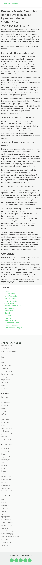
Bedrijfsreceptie (10, 296)
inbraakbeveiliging (7, 533)
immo (3, 362)
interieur (4, 417)
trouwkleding (5, 505)
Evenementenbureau (12, 306)
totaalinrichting (6, 519)
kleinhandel (5, 422)
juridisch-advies (6, 365)
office (3, 408)
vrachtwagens (6, 451)
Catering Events (10, 301)
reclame (4, 436)
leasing (3, 471)
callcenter (4, 388)
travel (3, 360)
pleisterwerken (6, 485)
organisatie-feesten (7, 457)
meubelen (4, 465)
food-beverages (6, 345)
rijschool (4, 514)
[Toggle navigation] (38, 4)
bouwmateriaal (6, 476)
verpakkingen (5, 379)
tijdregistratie (5, 516)
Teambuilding (9, 294)
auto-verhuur (5, 488)
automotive (5, 348)
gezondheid (5, 419)
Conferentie (9, 303)
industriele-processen (8, 400)
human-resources (7, 374)
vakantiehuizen (6, 542)
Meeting (7, 318)
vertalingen (5, 377)
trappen (4, 502)
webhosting (5, 431)
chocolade (4, 539)
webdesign (4, 508)
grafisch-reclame (6, 371)
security (4, 411)
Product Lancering (11, 325)
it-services (4, 405)
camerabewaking (7, 531)
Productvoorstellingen (13, 328)
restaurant (4, 474)
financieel (4, 368)
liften (3, 454)
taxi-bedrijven (5, 459)
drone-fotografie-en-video (10, 536)
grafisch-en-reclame (8, 434)
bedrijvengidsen (6, 525)
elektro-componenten (8, 351)
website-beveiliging (7, 522)
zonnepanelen (6, 439)
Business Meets (10, 298)
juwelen (4, 511)
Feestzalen (8, 311)
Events (7, 291)
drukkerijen (5, 448)
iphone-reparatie (6, 479)
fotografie (4, 545)
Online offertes (11, 4)
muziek (3, 482)
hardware (4, 397)
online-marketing (7, 428)
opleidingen (5, 382)
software (4, 414)
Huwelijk (7, 313)
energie (3, 354)
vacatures (4, 528)
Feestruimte (9, 308)
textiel (3, 425)
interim (3, 468)
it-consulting (5, 402)
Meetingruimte (10, 320)
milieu (3, 385)
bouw (3, 357)
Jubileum (7, 315)
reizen (3, 499)
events (3, 462)
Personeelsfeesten (11, 323)
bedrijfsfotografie (7, 491)
